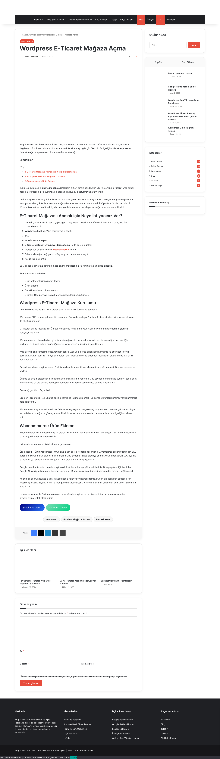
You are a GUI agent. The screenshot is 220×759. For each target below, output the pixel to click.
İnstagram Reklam (121, 733)
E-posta (24, 664)
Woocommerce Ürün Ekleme (41, 181)
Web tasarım (38, 35)
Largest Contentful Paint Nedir (116, 580)
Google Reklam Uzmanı (123, 724)
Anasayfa (38, 19)
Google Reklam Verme (78, 19)
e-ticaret (52, 519)
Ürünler (67, 738)
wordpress (104, 519)
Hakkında (165, 719)
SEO (153, 176)
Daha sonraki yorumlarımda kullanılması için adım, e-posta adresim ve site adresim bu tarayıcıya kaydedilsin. (75, 676)
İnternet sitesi (87, 664)
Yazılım (154, 180)
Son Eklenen (188, 62)
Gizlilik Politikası (168, 738)
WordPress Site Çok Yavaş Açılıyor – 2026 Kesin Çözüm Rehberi (182, 116)
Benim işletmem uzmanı (180, 73)
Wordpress (156, 171)
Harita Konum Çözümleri (75, 729)
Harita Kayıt (157, 185)
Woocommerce (61, 249)
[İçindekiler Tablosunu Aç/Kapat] (22, 167)
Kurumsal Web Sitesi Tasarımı (78, 724)
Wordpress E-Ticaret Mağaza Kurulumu (46, 176)
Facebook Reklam (120, 729)
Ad (22, 651)
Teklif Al (164, 729)
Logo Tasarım (70, 733)
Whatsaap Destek (58, 507)
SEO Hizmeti (101, 19)
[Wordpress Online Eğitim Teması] (157, 131)
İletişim (150, 19)
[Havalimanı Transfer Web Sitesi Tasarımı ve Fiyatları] (38, 567)
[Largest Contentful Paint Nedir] (119, 567)
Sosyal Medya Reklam (122, 19)
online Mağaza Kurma (77, 519)
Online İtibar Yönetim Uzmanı (126, 738)
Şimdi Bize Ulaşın (32, 507)
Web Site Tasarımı (72, 719)
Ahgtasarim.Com (22, 750)
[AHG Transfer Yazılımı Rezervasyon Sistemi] (78, 567)
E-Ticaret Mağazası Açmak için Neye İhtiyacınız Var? (52, 172)
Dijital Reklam (157, 166)
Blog (141, 19)
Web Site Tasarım (55, 19)
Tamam (73, 757)
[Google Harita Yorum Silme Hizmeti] (157, 90)
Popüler (158, 62)
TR (159, 19)
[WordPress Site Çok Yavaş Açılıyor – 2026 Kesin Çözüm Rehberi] (157, 117)
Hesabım (171, 19)
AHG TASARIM (31, 56)
